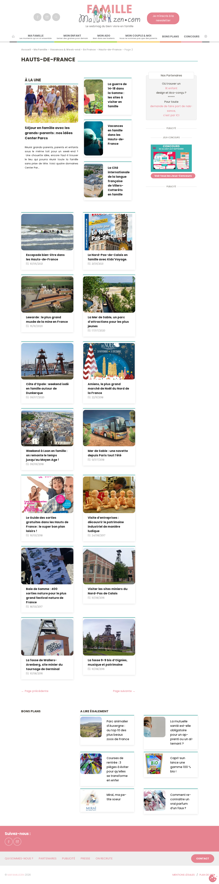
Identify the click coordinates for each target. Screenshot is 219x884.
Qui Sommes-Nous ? (19, 858)
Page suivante (124, 691)
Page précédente (34, 691)
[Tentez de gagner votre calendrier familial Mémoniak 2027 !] (171, 159)
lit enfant (171, 88)
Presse (85, 858)
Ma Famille (40, 49)
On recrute (104, 858)
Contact (202, 858)
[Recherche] (56, 17)
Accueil (26, 49)
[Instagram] (47, 17)
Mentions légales (183, 874)
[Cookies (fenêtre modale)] (213, 878)
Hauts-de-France (110, 49)
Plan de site (206, 874)
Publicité (68, 858)
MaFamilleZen (16, 874)
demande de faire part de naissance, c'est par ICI (171, 110)
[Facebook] (37, 17)
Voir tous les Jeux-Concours (173, 176)
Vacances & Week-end (65, 49)
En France (89, 49)
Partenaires (47, 858)
